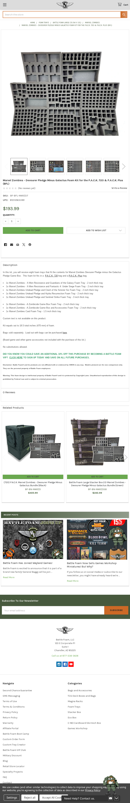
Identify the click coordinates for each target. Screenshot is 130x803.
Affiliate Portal (10, 728)
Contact (7, 782)
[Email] (11, 244)
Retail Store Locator (14, 766)
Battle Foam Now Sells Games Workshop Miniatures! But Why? (92, 565)
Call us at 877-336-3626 (65, 655)
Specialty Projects (13, 771)
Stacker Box (74, 712)
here (65, 332)
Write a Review (119, 188)
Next (123, 166)
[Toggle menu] (4, 4)
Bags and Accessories (80, 690)
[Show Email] (110, 798)
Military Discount (12, 755)
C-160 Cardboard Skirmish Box (84, 723)
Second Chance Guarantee (17, 690)
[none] (65, 94)
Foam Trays (74, 706)
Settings (12, 797)
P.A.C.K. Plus (75, 275)
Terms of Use (10, 701)
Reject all (29, 797)
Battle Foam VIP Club (14, 750)
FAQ (5, 777)
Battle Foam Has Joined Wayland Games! (27, 563)
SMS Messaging (11, 695)
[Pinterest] (29, 244)
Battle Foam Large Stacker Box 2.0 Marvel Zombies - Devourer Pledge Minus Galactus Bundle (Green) (97, 484)
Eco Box (72, 717)
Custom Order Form (14, 739)
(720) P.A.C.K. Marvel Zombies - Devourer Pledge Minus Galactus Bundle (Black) (33, 484)
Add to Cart (33, 477)
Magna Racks (75, 701)
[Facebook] (5, 244)
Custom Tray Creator (14, 744)
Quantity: (9, 215)
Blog (5, 760)
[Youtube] (71, 664)
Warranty (8, 723)
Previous (6, 166)
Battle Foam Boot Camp (16, 733)
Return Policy (10, 717)
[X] (23, 244)
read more (8, 577)
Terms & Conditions (14, 706)
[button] (96, 230)
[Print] (17, 244)
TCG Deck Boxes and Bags (82, 695)
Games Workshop (78, 728)
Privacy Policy (10, 712)
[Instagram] (59, 664)
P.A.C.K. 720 (51, 275)
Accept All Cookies (53, 797)
